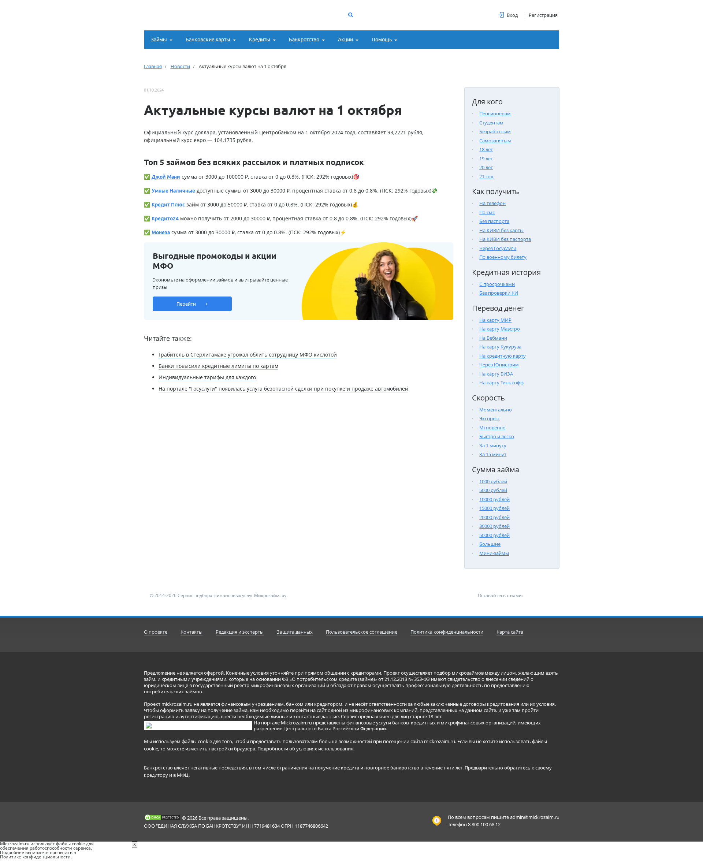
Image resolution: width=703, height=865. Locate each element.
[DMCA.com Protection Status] (162, 817)
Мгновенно (492, 427)
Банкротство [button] (304, 39)
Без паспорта (494, 221)
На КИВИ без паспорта (505, 239)
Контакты (191, 632)
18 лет (486, 149)
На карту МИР (495, 320)
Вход (512, 15)
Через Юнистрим (499, 364)
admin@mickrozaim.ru (534, 817)
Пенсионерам (495, 113)
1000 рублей (493, 481)
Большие (490, 544)
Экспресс (489, 418)
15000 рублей (494, 508)
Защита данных (295, 632)
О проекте (155, 632)
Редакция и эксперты (240, 632)
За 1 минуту (492, 445)
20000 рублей (494, 517)
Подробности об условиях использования (305, 748)
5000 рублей (493, 490)
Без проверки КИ (498, 293)
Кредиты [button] (259, 39)
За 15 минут (492, 454)
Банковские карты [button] (208, 39)
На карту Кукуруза (500, 346)
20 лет (486, 167)
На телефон (492, 203)
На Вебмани (493, 338)
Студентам (491, 122)
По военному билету (503, 257)
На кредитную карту (502, 356)
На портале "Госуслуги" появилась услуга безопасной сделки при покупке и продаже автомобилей (283, 388)
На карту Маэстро (499, 328)
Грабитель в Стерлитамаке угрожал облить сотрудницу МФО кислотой (248, 354)
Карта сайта (509, 632)
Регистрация (543, 15)
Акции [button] (345, 39)
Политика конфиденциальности (446, 632)
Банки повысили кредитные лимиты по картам (218, 365)
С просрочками (497, 284)
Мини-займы (494, 553)
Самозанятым (495, 140)
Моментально (495, 409)
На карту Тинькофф (501, 382)
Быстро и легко (496, 436)
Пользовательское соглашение (361, 632)
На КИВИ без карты (501, 230)
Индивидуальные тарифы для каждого (207, 377)
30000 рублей (494, 526)
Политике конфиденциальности (35, 857)
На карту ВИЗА (496, 373)
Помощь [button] (382, 39)
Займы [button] (159, 39)
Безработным (495, 131)
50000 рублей (494, 535)
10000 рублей (494, 499)
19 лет (486, 158)
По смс (487, 212)
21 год (486, 176)
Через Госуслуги (497, 248)
